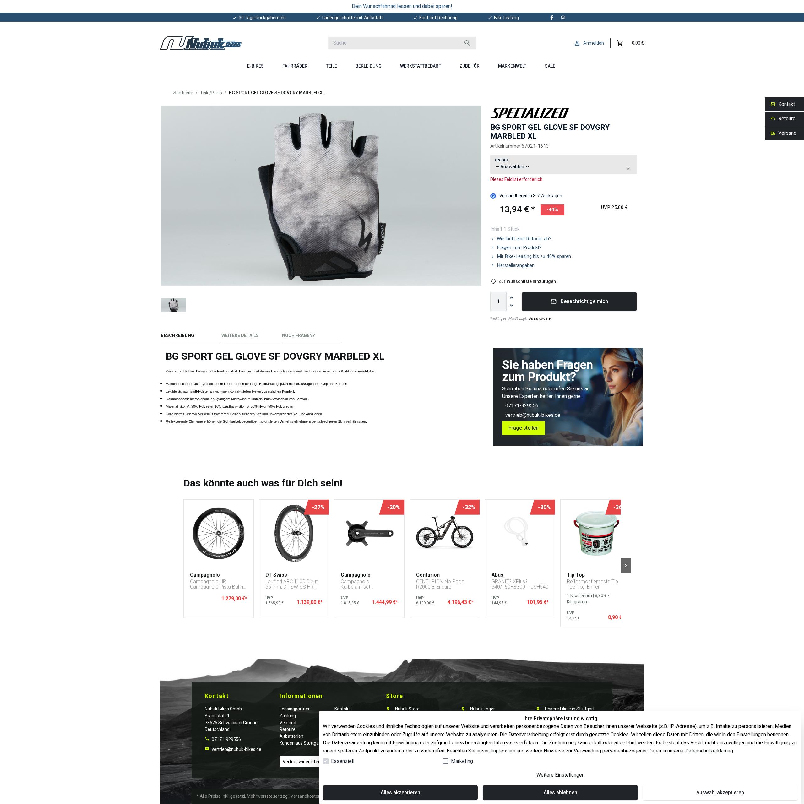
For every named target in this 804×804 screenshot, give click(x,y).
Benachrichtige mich (584, 301)
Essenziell (342, 761)
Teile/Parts (211, 92)
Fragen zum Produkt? (519, 247)
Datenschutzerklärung (709, 751)
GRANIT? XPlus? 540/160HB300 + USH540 (520, 584)
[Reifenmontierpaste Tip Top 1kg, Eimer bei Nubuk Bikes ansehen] (595, 533)
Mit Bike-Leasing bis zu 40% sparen (534, 256)
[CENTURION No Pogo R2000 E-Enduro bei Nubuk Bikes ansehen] (444, 533)
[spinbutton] (498, 301)
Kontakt (342, 708)
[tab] (190, 337)
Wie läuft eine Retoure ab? (524, 239)
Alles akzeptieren (400, 793)
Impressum (502, 751)
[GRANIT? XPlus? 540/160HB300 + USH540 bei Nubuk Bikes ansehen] (520, 533)
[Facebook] (552, 17)
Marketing (462, 761)
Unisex (502, 160)
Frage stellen (523, 428)
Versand (288, 722)
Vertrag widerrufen (302, 761)
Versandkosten (540, 318)
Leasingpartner (295, 708)
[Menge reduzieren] (512, 305)
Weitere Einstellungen (560, 775)
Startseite (183, 92)
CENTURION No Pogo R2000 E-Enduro (440, 584)
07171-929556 (521, 406)
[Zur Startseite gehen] (201, 43)
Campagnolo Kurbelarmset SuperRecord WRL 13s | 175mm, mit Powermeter (368, 584)
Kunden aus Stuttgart (301, 743)
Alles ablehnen (560, 793)
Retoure (288, 729)
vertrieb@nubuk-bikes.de (532, 415)
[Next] (626, 565)
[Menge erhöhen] (512, 298)
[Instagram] (563, 17)
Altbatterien (291, 736)
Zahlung (288, 715)
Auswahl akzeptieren (720, 793)
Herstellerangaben (516, 265)
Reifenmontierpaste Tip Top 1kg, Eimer (592, 584)
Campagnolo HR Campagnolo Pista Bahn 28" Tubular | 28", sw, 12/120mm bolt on (216, 584)
